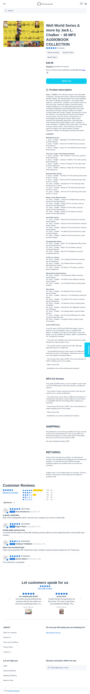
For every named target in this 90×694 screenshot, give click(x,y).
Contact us (7, 652)
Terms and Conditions (10, 642)
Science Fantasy (53, 52)
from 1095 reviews (45, 588)
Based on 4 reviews (10, 493)
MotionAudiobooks (14, 691)
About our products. (10, 632)
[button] (86, 4)
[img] (15, 509)
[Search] (5, 10)
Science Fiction (68, 52)
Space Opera (52, 57)
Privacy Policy (8, 647)
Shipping (49, 66)
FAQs (5, 666)
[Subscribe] (84, 667)
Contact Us (7, 637)
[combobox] (45, 10)
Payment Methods (9, 671)
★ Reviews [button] (89, 349)
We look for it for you (53, 632)
